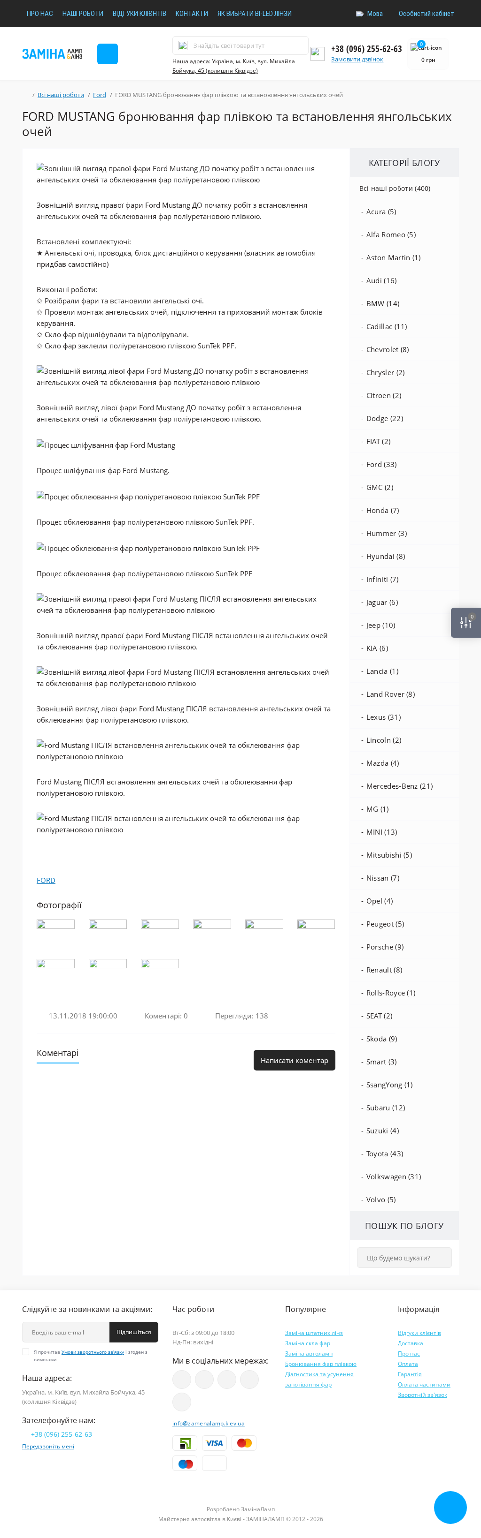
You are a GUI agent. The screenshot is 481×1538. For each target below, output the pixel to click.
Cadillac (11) (386, 326)
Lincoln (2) (383, 740)
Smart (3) (381, 1061)
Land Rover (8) (390, 694)
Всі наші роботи (61, 94)
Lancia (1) (382, 671)
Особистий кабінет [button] (426, 13)
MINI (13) (381, 832)
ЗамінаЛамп (258, 1509)
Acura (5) (381, 211)
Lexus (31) (383, 717)
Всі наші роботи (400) (395, 188)
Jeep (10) (381, 625)
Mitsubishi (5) (389, 854)
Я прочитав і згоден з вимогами (90, 1356)
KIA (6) (377, 648)
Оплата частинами (424, 1384)
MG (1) (377, 809)
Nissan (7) (382, 877)
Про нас (40, 13)
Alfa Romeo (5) (391, 234)
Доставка (410, 1343)
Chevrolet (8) (387, 349)
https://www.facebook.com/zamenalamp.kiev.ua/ (226, 1379)
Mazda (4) (382, 763)
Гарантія (410, 1374)
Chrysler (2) (385, 372)
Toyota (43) (384, 1153)
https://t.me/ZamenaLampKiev (181, 1402)
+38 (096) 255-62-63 (366, 48)
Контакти (192, 13)
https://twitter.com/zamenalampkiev (249, 1379)
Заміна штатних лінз (314, 1333)
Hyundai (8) (385, 556)
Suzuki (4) (382, 1130)
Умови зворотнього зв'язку (93, 1352)
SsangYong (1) (389, 1084)
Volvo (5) (381, 1199)
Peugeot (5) (385, 923)
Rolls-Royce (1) (391, 992)
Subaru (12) (385, 1107)
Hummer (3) (386, 533)
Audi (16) (381, 280)
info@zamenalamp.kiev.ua (208, 1423)
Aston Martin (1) (393, 257)
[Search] (182, 45)
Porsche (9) (384, 946)
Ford (99, 94)
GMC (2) (379, 487)
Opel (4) (379, 900)
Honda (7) (382, 510)
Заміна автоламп (309, 1353)
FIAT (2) (378, 441)
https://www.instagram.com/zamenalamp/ (204, 1379)
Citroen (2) (383, 395)
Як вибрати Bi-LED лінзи (254, 13)
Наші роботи (82, 13)
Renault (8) (384, 969)
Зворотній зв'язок (422, 1395)
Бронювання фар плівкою (321, 1364)
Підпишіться (133, 1332)
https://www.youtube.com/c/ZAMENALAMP (181, 1379)
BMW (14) (382, 303)
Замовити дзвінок (357, 59)
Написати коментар (294, 1060)
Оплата (408, 1364)
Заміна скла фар (307, 1343)
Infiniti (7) (382, 579)
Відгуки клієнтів (139, 13)
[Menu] (107, 54)
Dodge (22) (384, 418)
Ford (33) (381, 464)
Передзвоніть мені (48, 1446)
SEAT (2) (379, 1015)
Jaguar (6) (382, 602)
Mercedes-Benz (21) (399, 786)
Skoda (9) (381, 1038)
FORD (46, 880)
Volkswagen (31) (393, 1176)
